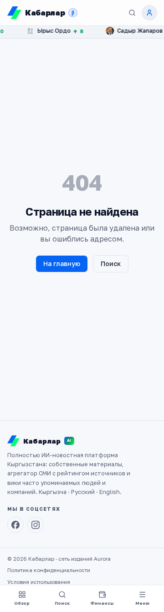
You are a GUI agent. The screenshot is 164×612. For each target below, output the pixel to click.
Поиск (111, 263)
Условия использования (38, 582)
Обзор (22, 603)
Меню (142, 603)
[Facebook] (15, 525)
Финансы (102, 603)
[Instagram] (35, 525)
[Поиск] (132, 12)
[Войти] (149, 12)
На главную (61, 263)
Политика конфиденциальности (48, 570)
